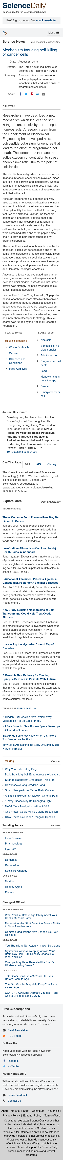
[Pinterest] (32, 94)
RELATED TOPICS (13, 332)
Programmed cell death (51, 363)
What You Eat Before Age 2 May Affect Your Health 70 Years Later (31, 916)
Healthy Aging (13, 887)
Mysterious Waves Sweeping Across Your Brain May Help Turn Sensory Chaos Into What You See (30, 954)
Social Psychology (16, 871)
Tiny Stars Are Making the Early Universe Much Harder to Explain (31, 746)
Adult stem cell (49, 355)
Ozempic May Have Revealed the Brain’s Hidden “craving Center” (29, 963)
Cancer (13, 353)
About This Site (10, 1111)
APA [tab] (39, 464)
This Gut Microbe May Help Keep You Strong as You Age (31, 985)
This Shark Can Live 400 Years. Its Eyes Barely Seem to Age (29, 977)
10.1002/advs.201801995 (22, 452)
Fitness (9, 892)
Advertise (53, 1111)
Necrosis (46, 340)
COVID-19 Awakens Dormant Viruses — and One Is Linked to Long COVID (31, 994)
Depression (12, 865)
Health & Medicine (16, 341)
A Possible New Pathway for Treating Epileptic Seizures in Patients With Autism (29, 677)
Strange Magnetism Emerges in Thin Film (29, 780)
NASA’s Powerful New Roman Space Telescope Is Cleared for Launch (31, 728)
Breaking (8, 761)
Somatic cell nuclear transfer (50, 347)
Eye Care (10, 849)
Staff (26, 1111)
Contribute (38, 1111)
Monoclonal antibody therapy (50, 378)
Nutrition (10, 881)
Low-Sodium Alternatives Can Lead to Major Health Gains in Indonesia (30, 550)
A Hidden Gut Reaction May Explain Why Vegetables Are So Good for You (27, 719)
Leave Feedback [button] (18, 1095)
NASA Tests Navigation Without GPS (27, 806)
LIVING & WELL (10, 875)
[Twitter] (26, 94)
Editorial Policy (32, 1115)
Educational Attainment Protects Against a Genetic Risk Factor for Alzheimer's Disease (30, 581)
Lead (44, 371)
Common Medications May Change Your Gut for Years (31, 933)
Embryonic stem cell (50, 394)
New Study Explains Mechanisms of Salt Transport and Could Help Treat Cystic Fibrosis (28, 613)
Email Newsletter (18, 1030)
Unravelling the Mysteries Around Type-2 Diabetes (28, 646)
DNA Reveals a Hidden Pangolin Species (30, 817)
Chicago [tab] (52, 464)
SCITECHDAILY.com (26, 708)
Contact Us (14, 1100)
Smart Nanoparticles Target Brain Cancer (29, 790)
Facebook (13, 1061)
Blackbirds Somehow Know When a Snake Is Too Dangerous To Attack (29, 737)
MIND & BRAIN (10, 854)
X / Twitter (13, 1066)
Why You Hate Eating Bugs (21, 769)
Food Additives (18, 369)
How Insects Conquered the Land (25, 785)
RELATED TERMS (45, 332)
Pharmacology (13, 843)
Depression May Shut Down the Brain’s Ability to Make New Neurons (32, 924)
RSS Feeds (15, 1036)
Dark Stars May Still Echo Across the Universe (32, 774)
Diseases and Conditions (17, 361)
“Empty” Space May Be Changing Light (28, 801)
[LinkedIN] (38, 94)
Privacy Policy (11, 1115)
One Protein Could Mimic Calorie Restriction (31, 811)
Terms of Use (52, 1115)
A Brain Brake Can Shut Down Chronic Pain (31, 795)
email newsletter (46, 20)
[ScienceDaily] (24, 6)
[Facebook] (20, 94)
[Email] (43, 94)
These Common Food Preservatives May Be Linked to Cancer (30, 519)
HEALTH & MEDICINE (13, 832)
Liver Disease (13, 838)
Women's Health (19, 347)
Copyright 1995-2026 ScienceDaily (25, 1120)
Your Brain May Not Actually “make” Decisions (32, 945)
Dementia (11, 859)
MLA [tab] (28, 464)
